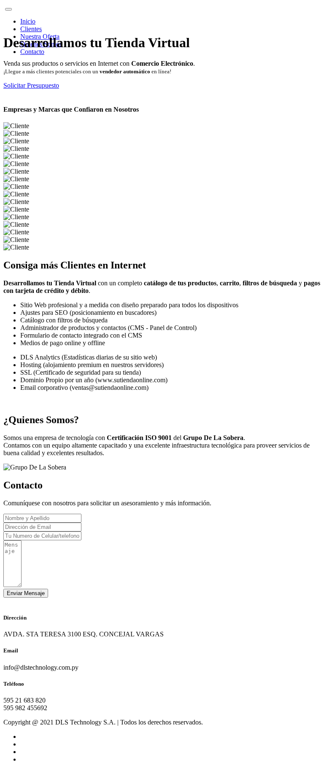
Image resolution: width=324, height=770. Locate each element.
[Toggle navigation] (8, 9)
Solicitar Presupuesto (31, 85)
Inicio (27, 21)
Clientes (31, 28)
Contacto (32, 51)
